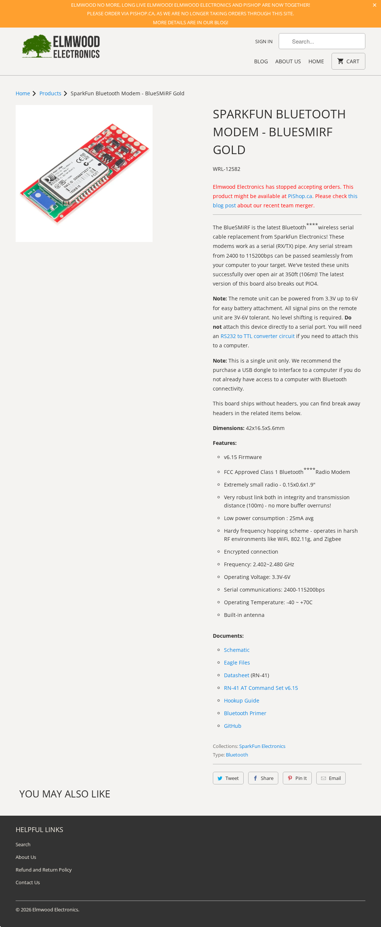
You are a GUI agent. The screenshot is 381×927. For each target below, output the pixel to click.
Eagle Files (237, 662)
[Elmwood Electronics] (60, 48)
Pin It (301, 778)
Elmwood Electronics (55, 909)
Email (335, 778)
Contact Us (28, 882)
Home (316, 61)
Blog (261, 61)
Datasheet (236, 675)
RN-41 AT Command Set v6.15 (261, 687)
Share (267, 778)
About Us (288, 61)
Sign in (264, 41)
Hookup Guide (241, 700)
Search (23, 844)
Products (50, 93)
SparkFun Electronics (262, 746)
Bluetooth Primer (245, 713)
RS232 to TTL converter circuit (258, 336)
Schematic (237, 649)
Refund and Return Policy (44, 869)
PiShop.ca (300, 196)
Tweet (232, 778)
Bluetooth (237, 754)
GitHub (232, 725)
